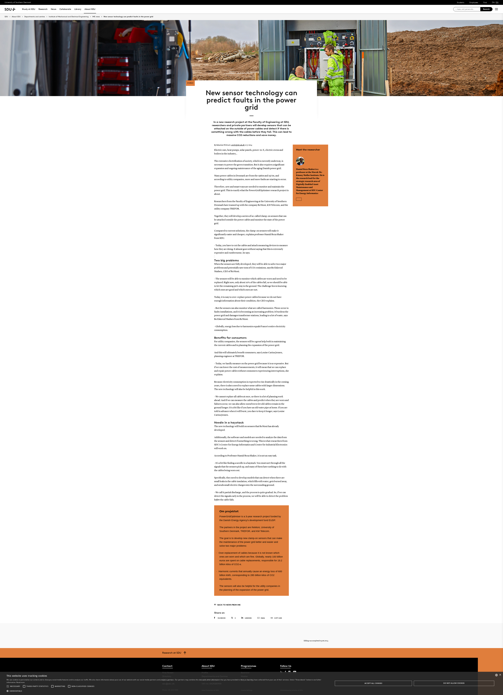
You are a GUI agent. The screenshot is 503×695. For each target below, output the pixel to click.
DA (493, 2)
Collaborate (65, 9)
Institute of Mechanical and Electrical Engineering (69, 17)
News (53, 9)
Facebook (222, 618)
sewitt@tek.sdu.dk (238, 145)
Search (486, 9)
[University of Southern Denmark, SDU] (10, 9)
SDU (6, 16)
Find (485, 2)
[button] (7, 686)
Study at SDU (28, 9)
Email (263, 618)
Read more (20, 682)
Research (43, 9)
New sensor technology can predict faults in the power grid (128, 17)
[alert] (251, 683)
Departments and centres (34, 17)
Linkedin (248, 618)
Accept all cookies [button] (373, 683)
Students (460, 2)
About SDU (89, 9)
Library (77, 9)
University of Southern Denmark (18, 2)
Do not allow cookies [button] (453, 683)
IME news (96, 17)
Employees (473, 2)
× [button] (500, 675)
